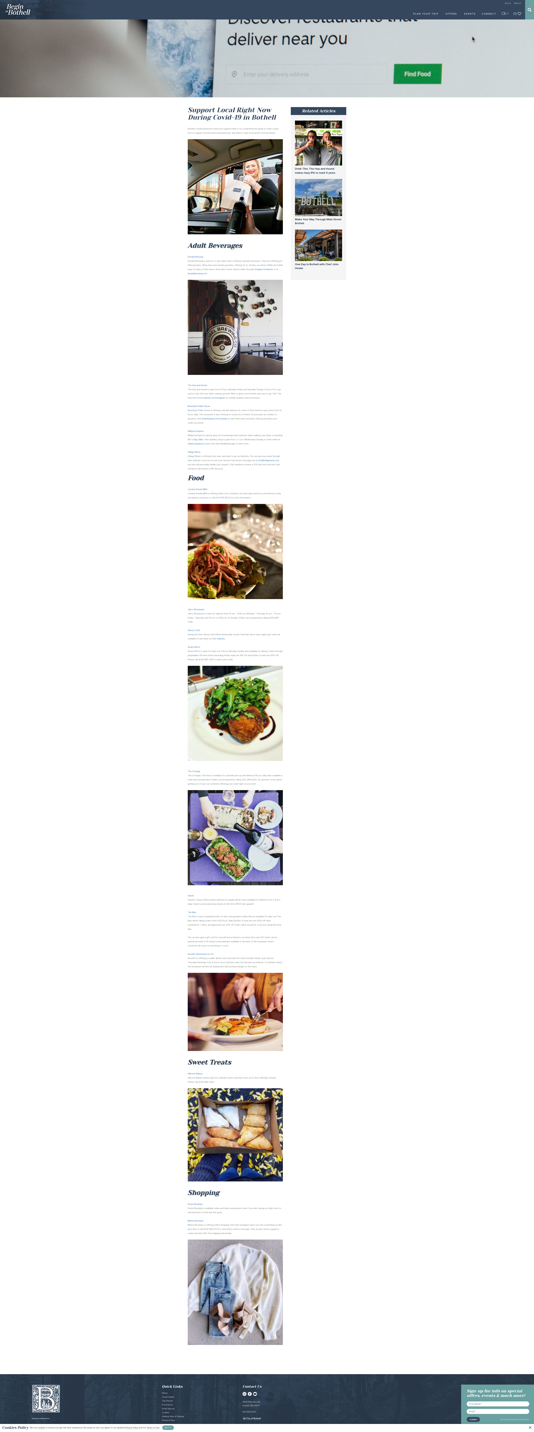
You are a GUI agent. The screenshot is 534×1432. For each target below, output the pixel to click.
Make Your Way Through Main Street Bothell (318, 221)
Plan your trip (425, 13)
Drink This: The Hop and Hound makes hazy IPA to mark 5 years (315, 171)
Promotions (167, 1404)
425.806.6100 (249, 1411)
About (518, 3)
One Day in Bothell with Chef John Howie (316, 266)
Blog (508, 3)
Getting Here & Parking (173, 1416)
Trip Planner (167, 1400)
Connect (489, 13)
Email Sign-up (168, 1408)
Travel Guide (168, 1397)
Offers (451, 13)
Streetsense (45, 1418)
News (165, 1393)
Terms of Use (153, 1427)
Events (470, 13)
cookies (41, 1427)
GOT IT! (168, 1427)
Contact (165, 1412)
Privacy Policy (131, 1427)
